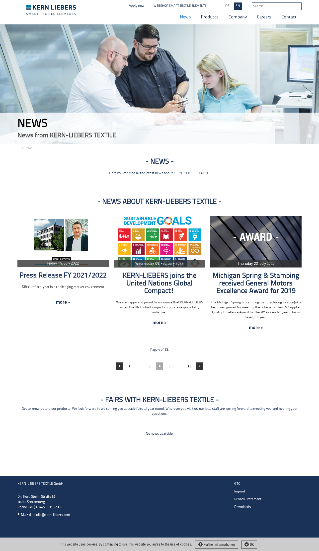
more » (63, 302)
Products (210, 17)
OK (252, 545)
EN (238, 6)
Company (238, 17)
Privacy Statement (247, 499)
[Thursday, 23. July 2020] (256, 241)
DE (227, 6)
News (185, 17)
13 (189, 366)
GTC (237, 484)
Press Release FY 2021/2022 (63, 275)
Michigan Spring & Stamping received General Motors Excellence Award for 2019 (256, 283)
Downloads (242, 507)
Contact (289, 17)
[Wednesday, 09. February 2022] (159, 241)
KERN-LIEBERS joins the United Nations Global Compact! (159, 283)
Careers (264, 17)
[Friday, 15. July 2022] (63, 241)
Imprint (239, 491)
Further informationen (219, 545)
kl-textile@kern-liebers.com (49, 515)
